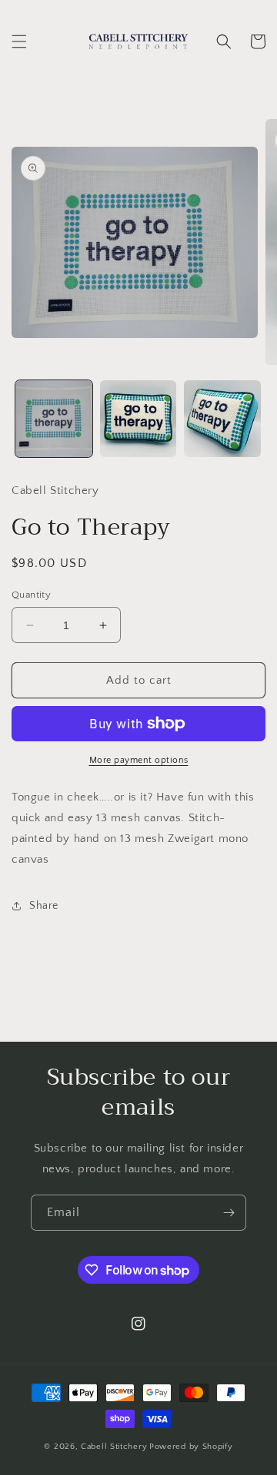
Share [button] (43, 906)
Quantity (31, 594)
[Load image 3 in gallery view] (222, 418)
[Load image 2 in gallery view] (138, 418)
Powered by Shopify (191, 1446)
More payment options (139, 760)
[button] (19, 41)
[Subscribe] (228, 1213)
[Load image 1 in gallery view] (53, 418)
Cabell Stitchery (114, 1446)
